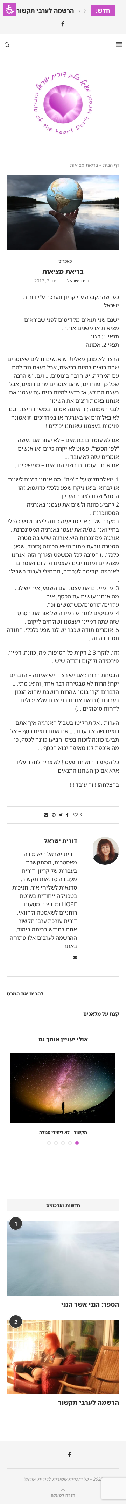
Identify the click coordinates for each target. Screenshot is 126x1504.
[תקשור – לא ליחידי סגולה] (62, 1088)
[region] (63, 165)
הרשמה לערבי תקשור (45, 11)
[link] (63, 24)
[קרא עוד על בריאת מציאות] (63, 178)
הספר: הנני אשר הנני (90, 1304)
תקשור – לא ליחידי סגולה (63, 1132)
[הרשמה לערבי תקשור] (63, 1357)
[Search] (7, 45)
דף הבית (111, 165)
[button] (10, 9)
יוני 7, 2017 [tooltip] (45, 280)
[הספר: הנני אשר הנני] (63, 1258)
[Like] (76, 815)
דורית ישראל (79, 280)
